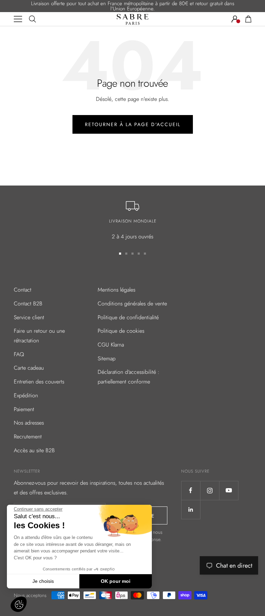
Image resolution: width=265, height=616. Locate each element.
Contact (22, 290)
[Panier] (248, 19)
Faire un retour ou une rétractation (39, 335)
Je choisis (43, 581)
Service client (29, 317)
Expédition (26, 395)
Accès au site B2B (34, 450)
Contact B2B (28, 303)
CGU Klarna (111, 345)
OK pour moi (115, 581)
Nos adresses (29, 423)
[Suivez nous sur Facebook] (190, 490)
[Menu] (18, 19)
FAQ (19, 354)
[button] (18, 604)
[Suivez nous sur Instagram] (209, 490)
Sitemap (107, 358)
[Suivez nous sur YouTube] (228, 490)
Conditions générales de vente (132, 303)
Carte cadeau (29, 368)
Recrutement (28, 436)
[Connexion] (235, 19)
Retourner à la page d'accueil (132, 124)
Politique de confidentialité (128, 317)
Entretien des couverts (39, 382)
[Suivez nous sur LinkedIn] (190, 509)
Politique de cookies (121, 331)
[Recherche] (32, 19)
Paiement (24, 409)
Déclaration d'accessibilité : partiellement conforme (128, 377)
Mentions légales (116, 290)
